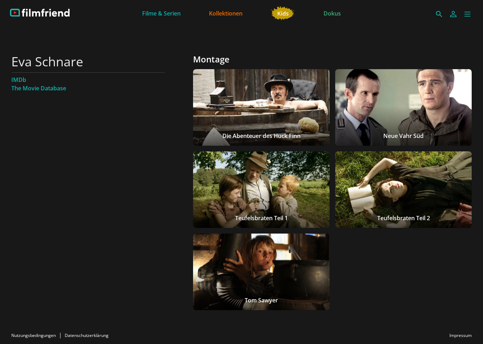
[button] (467, 14)
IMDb (18, 80)
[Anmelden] (453, 14)
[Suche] (439, 14)
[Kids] (283, 12)
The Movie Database (38, 88)
